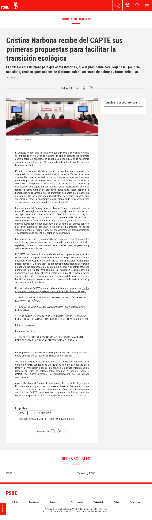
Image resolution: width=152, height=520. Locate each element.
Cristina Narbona (42, 412)
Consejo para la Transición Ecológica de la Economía (46, 419)
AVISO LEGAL (47, 511)
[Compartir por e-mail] (90, 88)
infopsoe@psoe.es (100, 509)
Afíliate (15, 502)
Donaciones (34, 502)
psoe (21, 412)
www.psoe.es (88, 509)
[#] (117, 5)
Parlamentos (135, 502)
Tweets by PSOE (86, 473)
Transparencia (77, 502)
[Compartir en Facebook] (76, 88)
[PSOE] (17, 5)
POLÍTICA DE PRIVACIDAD (63, 511)
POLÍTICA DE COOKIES (81, 511)
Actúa (116, 502)
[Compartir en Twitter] (83, 88)
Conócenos (55, 502)
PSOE (9, 473)
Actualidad (98, 502)
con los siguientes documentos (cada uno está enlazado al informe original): (52, 290)
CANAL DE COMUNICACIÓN (99, 511)
